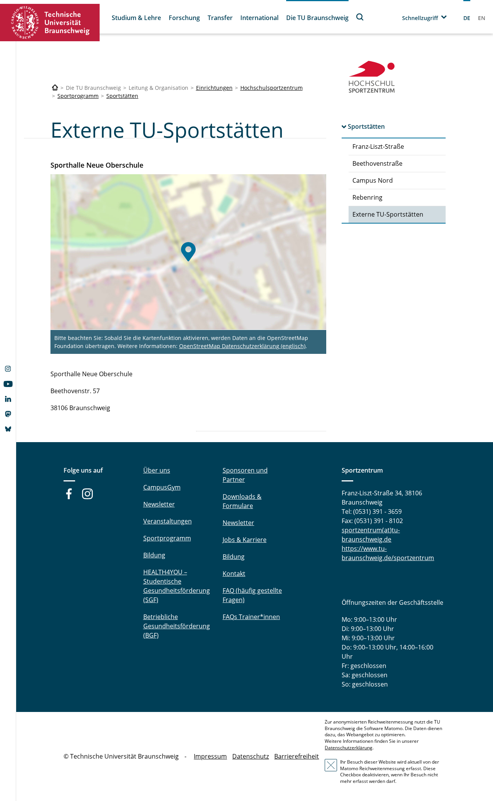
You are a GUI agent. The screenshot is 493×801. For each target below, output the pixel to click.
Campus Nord (372, 180)
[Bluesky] (8, 429)
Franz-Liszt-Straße (378, 146)
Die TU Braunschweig (317, 17)
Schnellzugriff (420, 18)
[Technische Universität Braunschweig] (50, 22)
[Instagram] (8, 369)
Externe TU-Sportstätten (387, 214)
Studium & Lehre (136, 17)
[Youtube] (8, 384)
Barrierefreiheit (296, 756)
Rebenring (367, 197)
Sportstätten (122, 95)
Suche (360, 17)
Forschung (184, 17)
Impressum (210, 756)
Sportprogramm (78, 95)
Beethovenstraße (377, 163)
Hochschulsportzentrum (271, 87)
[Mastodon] (8, 414)
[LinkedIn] (8, 399)
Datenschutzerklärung (348, 747)
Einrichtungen (214, 87)
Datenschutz (250, 756)
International (259, 17)
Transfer (220, 17)
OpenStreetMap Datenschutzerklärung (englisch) (242, 346)
